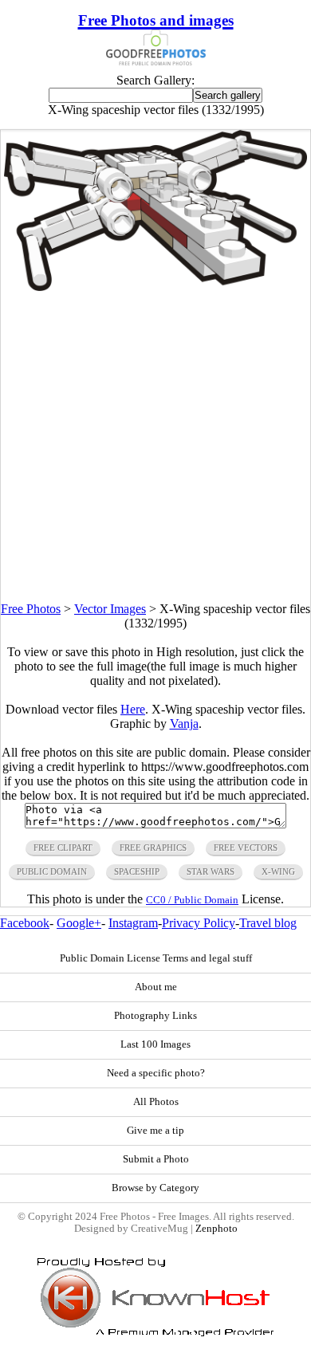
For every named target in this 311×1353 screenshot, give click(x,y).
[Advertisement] (155, 446)
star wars (210, 871)
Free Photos (31, 609)
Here (132, 709)
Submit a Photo (156, 1159)
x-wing (278, 871)
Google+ (79, 923)
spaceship (136, 871)
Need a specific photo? (156, 1073)
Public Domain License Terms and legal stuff (156, 958)
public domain (52, 871)
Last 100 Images (155, 1044)
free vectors (246, 847)
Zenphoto (216, 1228)
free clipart (63, 847)
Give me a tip (155, 1130)
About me (156, 987)
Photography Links (155, 1015)
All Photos (156, 1101)
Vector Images (110, 609)
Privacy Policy (198, 923)
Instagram (133, 923)
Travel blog (268, 923)
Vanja (184, 723)
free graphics (153, 847)
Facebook (24, 923)
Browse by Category (155, 1188)
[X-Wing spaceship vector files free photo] (155, 286)
